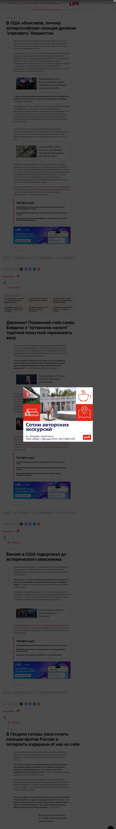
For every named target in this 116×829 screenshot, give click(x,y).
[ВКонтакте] (34, 269)
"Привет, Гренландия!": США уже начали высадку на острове (62, 309)
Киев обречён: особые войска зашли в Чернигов (39, 734)
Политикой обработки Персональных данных (46, 9)
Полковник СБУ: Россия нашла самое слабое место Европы (63, 734)
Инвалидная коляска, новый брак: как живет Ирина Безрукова (14, 742)
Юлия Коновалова (20, 250)
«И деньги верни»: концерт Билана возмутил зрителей (38, 299)
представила (29, 572)
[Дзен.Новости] (21, 269)
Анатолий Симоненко (20, 685)
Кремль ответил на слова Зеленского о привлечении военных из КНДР (62, 300)
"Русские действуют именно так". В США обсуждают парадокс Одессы (14, 300)
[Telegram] (30, 269)
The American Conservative (33, 53)
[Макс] (25, 269)
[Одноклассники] (39, 269)
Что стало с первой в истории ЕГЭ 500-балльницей (15, 734)
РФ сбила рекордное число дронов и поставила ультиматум (38, 309)
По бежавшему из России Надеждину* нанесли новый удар (62, 742)
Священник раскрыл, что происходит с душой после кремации (14, 309)
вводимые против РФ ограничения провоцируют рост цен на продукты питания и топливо (40, 439)
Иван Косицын (19, 505)
